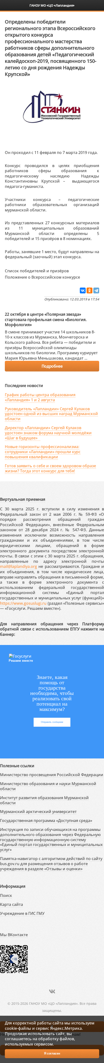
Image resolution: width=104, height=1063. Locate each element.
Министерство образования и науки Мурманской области (48, 786)
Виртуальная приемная (22, 499)
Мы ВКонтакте (14, 934)
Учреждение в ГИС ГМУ (22, 913)
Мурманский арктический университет (38, 811)
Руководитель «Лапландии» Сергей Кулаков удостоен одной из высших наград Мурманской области (51, 414)
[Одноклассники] (89, 290)
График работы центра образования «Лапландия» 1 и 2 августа (40, 397)
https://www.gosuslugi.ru (23, 603)
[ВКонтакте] (83, 290)
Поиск (6, 895)
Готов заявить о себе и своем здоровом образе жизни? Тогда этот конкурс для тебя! (50, 468)
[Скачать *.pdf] (74, 270)
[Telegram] (96, 290)
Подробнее (52, 366)
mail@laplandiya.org (18, 566)
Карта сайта (11, 904)
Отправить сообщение (52, 722)
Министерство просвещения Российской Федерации (51, 774)
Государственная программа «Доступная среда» (46, 820)
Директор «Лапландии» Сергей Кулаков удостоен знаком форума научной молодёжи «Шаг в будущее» (48, 433)
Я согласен (52, 1053)
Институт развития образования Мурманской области (44, 800)
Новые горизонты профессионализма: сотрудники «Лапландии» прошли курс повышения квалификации (43, 451)
